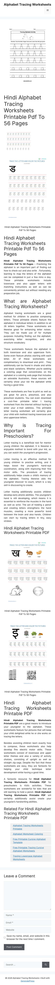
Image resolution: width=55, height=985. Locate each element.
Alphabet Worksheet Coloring (28, 834)
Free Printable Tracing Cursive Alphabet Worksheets (28, 849)
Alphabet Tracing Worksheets (27, 4)
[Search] (45, 965)
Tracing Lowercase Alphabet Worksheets (27, 858)
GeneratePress (27, 981)
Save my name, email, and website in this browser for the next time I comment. (28, 937)
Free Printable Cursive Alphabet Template (29, 841)
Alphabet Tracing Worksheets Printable (28, 827)
